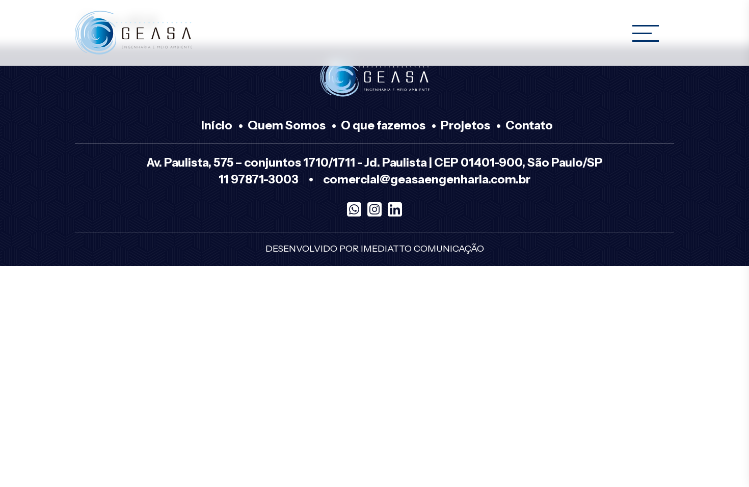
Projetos (465, 125)
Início (216, 125)
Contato (529, 125)
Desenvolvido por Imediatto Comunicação (374, 248)
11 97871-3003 (259, 179)
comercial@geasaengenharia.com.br (426, 179)
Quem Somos (287, 125)
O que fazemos (383, 125)
